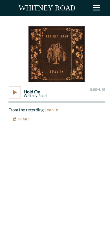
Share (24, 119)
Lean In (51, 109)
